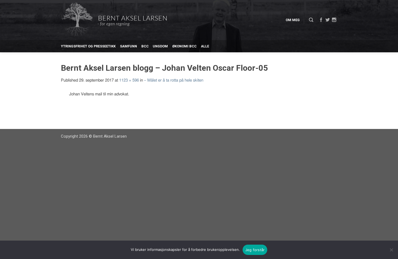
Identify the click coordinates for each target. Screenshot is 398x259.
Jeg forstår (255, 250)
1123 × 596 (129, 80)
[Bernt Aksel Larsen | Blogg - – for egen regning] (114, 20)
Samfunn (128, 46)
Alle (205, 46)
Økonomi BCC (184, 46)
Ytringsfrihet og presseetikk (88, 46)
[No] (391, 249)
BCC (145, 46)
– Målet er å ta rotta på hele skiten (173, 80)
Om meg (293, 20)
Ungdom (160, 46)
